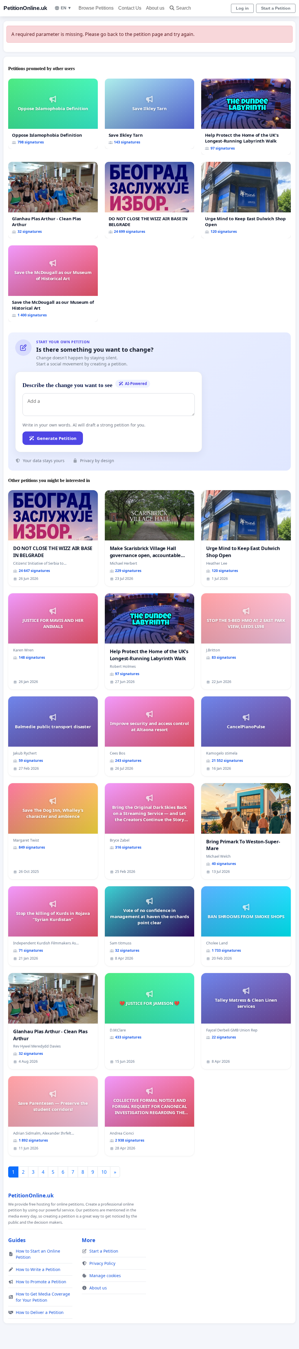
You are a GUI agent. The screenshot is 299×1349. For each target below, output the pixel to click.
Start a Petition (276, 8)
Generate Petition (57, 438)
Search (183, 8)
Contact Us (129, 8)
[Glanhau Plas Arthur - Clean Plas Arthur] (53, 200)
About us (155, 8)
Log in (242, 8)
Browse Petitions (96, 8)
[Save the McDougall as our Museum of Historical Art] (53, 283)
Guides (17, 1240)
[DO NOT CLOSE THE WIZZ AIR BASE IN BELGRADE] (149, 200)
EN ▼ (66, 8)
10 (104, 1172)
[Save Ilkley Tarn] (149, 114)
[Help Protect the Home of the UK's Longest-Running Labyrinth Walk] (246, 117)
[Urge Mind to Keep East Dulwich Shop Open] (246, 200)
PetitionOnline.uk (25, 8)
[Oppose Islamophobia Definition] (53, 114)
